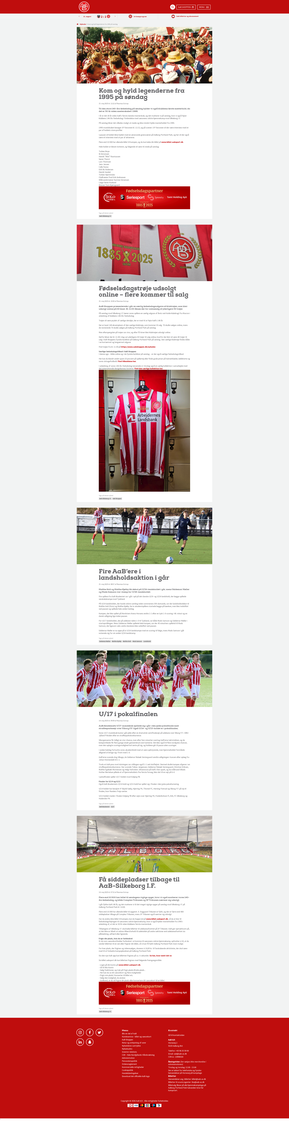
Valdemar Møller (104, 641)
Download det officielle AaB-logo (136, 1076)
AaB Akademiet (104, 807)
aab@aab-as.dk (180, 1053)
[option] (97, 16)
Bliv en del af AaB (129, 1033)
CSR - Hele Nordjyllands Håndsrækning (138, 1055)
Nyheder (83, 24)
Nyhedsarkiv (127, 1048)
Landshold (147, 641)
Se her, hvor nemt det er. (161, 955)
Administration (128, 1058)
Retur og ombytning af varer (134, 1042)
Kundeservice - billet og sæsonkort (136, 1036)
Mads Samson (137, 641)
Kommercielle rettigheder (133, 1067)
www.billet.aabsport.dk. (130, 965)
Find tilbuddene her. (127, 361)
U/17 (112, 807)
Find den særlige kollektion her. (148, 368)
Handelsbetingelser (130, 1073)
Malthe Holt (127, 641)
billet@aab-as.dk (199, 1079)
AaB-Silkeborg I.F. (105, 216)
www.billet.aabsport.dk (172, 142)
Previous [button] (115, 16)
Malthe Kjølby (116, 641)
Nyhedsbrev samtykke (131, 1045)
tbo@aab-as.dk (198, 1082)
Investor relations (129, 1052)
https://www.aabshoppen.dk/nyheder (138, 347)
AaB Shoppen (117, 498)
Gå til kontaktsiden (176, 1035)
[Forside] (77, 24)
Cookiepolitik (127, 1070)
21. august (87, 16)
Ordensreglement (129, 1064)
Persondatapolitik (129, 1061)
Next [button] (79, 16)
